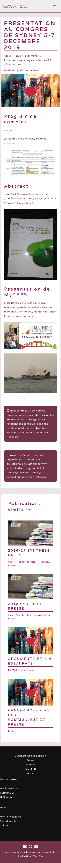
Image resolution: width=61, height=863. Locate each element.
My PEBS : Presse (24, 70)
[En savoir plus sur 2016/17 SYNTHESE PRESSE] (30, 532)
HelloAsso (6, 797)
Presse (35, 70)
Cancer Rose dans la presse (22, 562)
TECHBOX (38, 856)
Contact (30, 773)
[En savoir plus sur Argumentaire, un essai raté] (30, 640)
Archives (30, 764)
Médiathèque (43, 562)
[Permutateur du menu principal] (54, 6)
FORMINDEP (7, 792)
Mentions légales (10, 816)
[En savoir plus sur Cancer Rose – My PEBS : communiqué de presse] (30, 691)
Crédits (4, 825)
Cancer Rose (15, 6)
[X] (30, 846)
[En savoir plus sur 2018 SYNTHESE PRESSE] (30, 586)
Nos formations (9, 788)
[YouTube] (36, 846)
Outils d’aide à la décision (30, 755)
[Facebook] (25, 846)
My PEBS (30, 768)
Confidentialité (9, 820)
